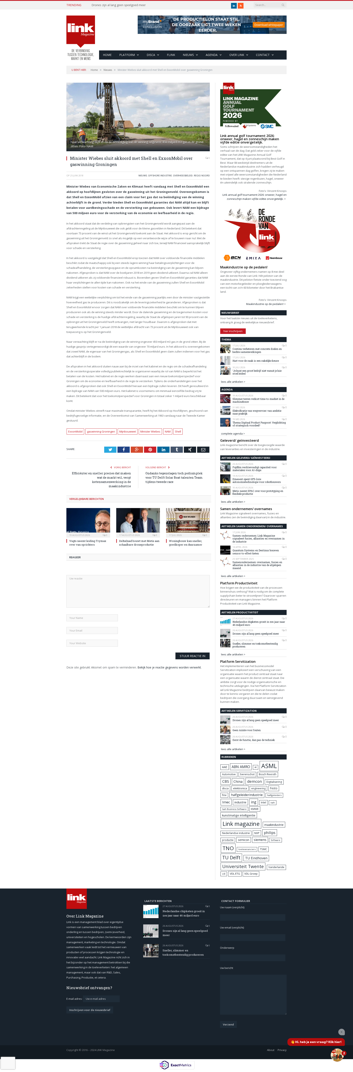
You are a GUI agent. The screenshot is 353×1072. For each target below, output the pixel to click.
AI (256, 767)
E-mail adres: (74, 999)
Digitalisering (274, 782)
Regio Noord (202, 175)
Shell (178, 431)
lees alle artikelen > (233, 382)
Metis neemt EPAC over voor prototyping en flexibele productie (257, 492)
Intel (263, 802)
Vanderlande (276, 867)
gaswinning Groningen (101, 431)
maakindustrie (274, 825)
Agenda (212, 55)
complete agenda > (233, 433)
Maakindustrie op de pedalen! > (266, 304)
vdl (223, 873)
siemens (260, 839)
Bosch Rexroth (267, 774)
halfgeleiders (274, 795)
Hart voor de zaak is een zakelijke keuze (255, 360)
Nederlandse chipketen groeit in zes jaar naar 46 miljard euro (258, 623)
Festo (273, 788)
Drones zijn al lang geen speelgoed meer (119, 5)
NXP (256, 833)
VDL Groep (251, 873)
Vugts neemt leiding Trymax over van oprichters (87, 542)
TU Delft (231, 857)
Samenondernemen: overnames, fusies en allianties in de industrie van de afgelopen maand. (257, 565)
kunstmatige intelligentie (238, 815)
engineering (258, 788)
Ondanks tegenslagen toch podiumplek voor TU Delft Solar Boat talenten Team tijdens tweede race (174, 477)
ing (253, 802)
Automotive (229, 774)
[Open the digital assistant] (337, 1055)
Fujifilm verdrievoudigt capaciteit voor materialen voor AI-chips (254, 469)
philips (269, 832)
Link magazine (241, 823)
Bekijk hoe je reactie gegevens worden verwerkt (169, 667)
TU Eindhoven (256, 858)
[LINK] (80, 34)
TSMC (263, 849)
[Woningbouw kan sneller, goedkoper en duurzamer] (188, 522)
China (237, 781)
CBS (225, 781)
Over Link (236, 55)
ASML (269, 766)
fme (224, 795)
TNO (228, 848)
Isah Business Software (234, 809)
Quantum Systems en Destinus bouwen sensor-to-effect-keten (255, 552)
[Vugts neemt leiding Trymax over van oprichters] (88, 522)
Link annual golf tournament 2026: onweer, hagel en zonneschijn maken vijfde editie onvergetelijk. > (254, 197)
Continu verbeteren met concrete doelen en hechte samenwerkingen (257, 350)
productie (227, 840)
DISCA (151, 55)
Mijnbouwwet (127, 431)
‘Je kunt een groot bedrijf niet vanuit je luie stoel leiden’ (257, 372)
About (270, 1050)
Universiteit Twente (243, 866)
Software (275, 840)
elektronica (240, 788)
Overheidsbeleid (183, 175)
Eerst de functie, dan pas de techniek (253, 739)
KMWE (255, 809)
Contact (263, 55)
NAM (168, 431)
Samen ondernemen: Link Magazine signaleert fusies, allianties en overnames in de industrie (258, 538)
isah (272, 802)
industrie (240, 802)
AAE (224, 767)
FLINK (171, 55)
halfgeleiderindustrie (247, 795)
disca (225, 788)
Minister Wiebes (150, 431)
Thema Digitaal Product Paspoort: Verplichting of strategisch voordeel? (259, 424)
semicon (243, 840)
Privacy (282, 1050)
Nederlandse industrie (236, 833)
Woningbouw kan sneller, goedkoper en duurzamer (185, 542)
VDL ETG (235, 873)
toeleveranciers (247, 849)
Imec (226, 802)
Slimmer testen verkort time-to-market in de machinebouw (258, 400)
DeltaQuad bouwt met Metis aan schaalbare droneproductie (139, 542)
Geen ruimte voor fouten (246, 730)
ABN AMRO (241, 766)
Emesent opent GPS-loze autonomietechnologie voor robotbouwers (256, 481)
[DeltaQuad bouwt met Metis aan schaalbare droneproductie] (138, 522)
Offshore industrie (160, 175)
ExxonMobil (75, 431)
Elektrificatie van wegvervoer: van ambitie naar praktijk (256, 412)
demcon (254, 781)
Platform (127, 55)
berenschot (247, 774)
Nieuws (188, 55)
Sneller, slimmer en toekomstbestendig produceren (255, 645)
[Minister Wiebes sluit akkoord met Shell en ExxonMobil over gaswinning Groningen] (138, 117)
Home (107, 55)
